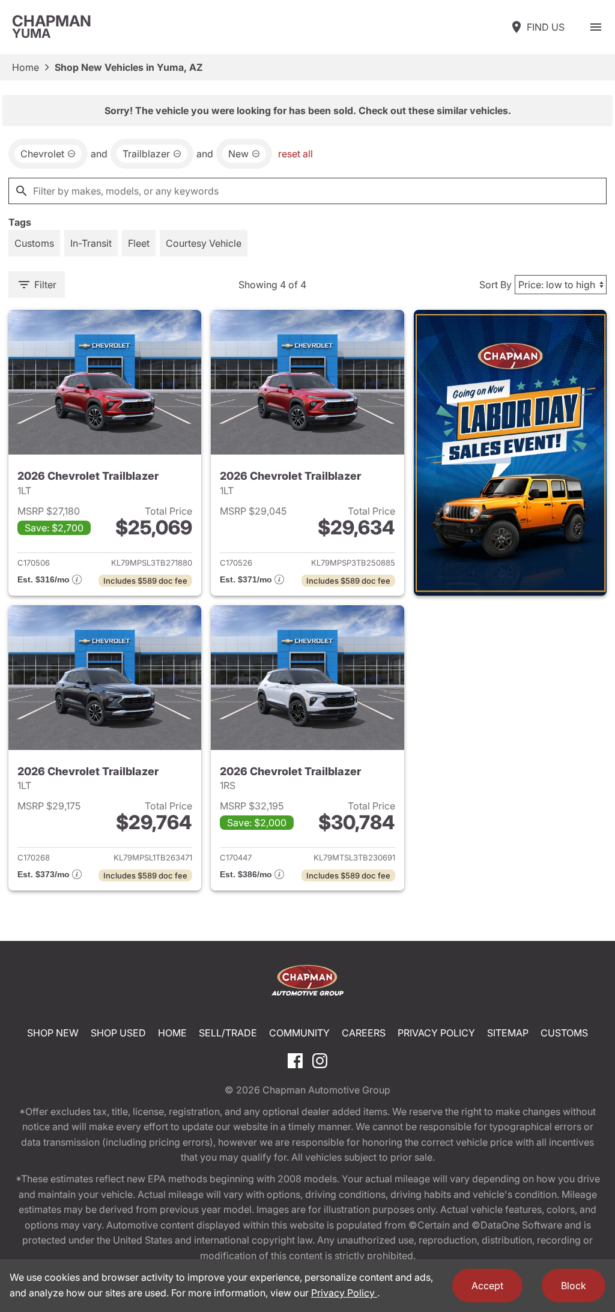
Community (299, 1033)
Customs (564, 1033)
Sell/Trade (228, 1033)
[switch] (596, 27)
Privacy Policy (436, 1033)
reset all (295, 154)
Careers (364, 1033)
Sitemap (508, 1033)
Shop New (53, 1033)
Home (25, 67)
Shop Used (118, 1033)
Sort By (495, 285)
